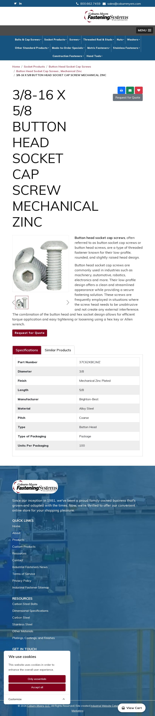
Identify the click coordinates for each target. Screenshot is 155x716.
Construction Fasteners (67, 56)
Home (16, 66)
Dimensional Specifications (30, 611)
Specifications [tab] (27, 350)
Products (18, 540)
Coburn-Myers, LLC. (38, 705)
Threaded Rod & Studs (97, 39)
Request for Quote (127, 97)
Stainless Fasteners (125, 47)
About (16, 533)
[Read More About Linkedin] (20, 3)
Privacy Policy (21, 580)
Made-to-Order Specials (67, 47)
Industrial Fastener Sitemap (30, 587)
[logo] (106, 16)
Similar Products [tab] (58, 350)
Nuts (120, 39)
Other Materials (22, 631)
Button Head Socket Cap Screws (70, 66)
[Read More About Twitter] (15, 3)
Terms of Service (23, 574)
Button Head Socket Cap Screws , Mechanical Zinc (49, 71)
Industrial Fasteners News (30, 567)
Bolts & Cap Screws (27, 39)
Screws (74, 39)
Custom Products (24, 546)
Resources (19, 553)
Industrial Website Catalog (106, 705)
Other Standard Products (31, 47)
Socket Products (54, 39)
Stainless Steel (22, 624)
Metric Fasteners (98, 47)
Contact (17, 560)
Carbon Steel (21, 617)
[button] (144, 30)
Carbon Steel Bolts (25, 604)
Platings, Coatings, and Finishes (33, 638)
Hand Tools (94, 56)
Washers (132, 39)
